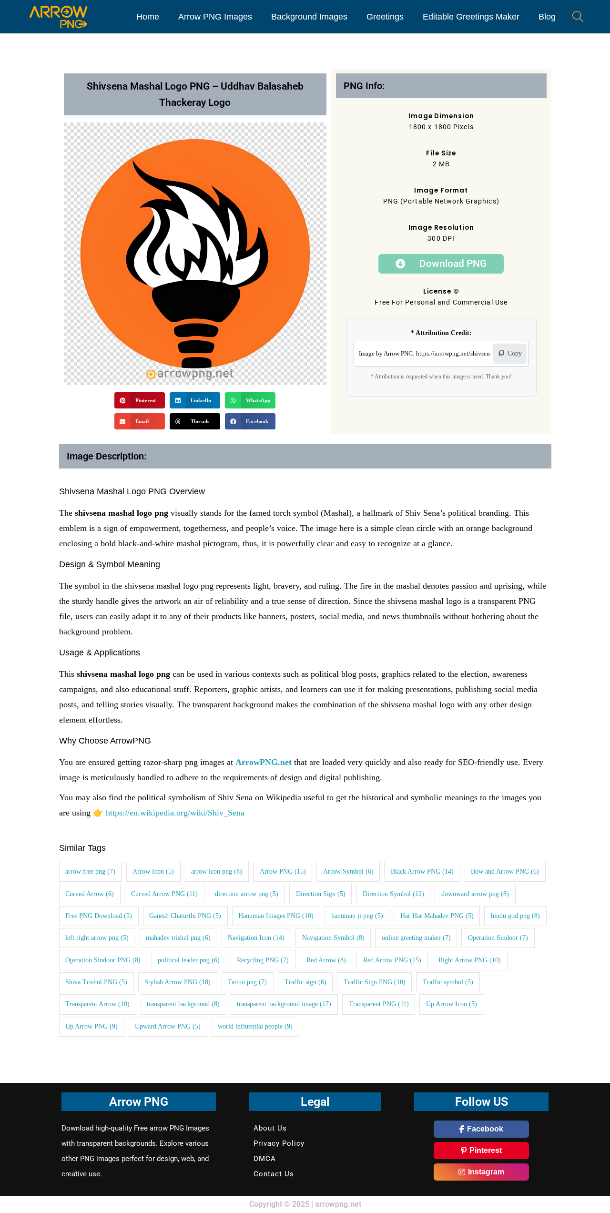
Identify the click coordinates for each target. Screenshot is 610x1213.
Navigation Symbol (333, 937)
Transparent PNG (379, 1004)
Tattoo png (247, 982)
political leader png (189, 960)
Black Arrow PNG (422, 871)
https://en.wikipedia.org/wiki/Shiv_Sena (175, 812)
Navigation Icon (256, 937)
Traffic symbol (448, 982)
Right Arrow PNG (469, 960)
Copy (515, 353)
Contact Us (274, 1174)
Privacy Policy (279, 1143)
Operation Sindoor (498, 937)
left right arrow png (97, 937)
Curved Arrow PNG (164, 893)
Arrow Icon (153, 871)
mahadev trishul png (178, 937)
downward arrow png (475, 893)
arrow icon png (216, 871)
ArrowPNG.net (263, 762)
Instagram (486, 1172)
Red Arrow (326, 960)
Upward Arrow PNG (168, 1026)
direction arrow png (246, 893)
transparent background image (284, 1004)
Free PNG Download (98, 915)
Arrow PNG (283, 871)
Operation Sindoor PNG (103, 960)
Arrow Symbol (348, 871)
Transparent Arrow (97, 1004)
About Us (270, 1128)
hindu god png (515, 915)
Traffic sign (305, 982)
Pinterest (485, 1150)
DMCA (265, 1158)
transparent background (183, 1004)
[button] (139, 400)
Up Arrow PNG (91, 1026)
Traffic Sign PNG (375, 982)
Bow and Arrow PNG (505, 871)
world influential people (255, 1026)
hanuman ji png (357, 915)
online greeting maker (416, 937)
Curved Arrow (89, 893)
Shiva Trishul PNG (96, 982)
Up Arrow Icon (451, 1004)
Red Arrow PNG (392, 960)
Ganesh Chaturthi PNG (185, 915)
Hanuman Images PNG (276, 915)
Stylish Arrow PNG (177, 982)
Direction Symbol (393, 893)
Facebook (485, 1129)
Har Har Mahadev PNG (437, 915)
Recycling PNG (263, 960)
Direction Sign (321, 893)
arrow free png (90, 871)
